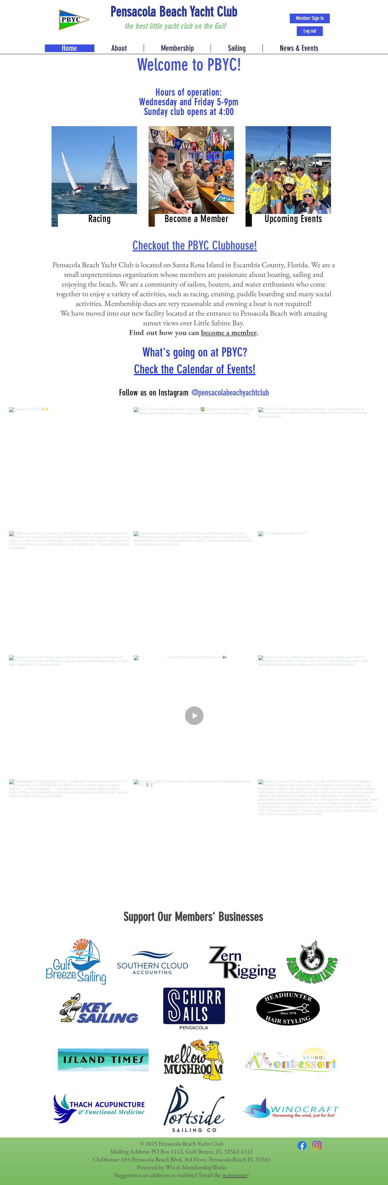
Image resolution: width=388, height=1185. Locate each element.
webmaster (234, 1175)
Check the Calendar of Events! (195, 369)
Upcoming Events (293, 219)
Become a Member (197, 219)
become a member (228, 332)
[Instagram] (317, 1145)
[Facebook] (302, 1145)
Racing (99, 219)
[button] (299, 48)
